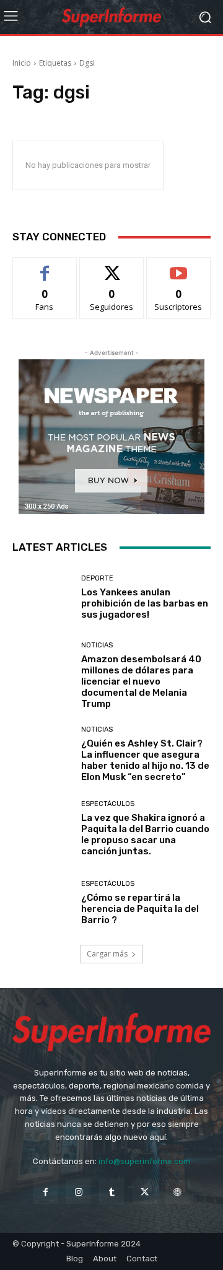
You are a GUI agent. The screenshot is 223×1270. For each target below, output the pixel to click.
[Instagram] (78, 1192)
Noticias (97, 645)
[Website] (177, 1192)
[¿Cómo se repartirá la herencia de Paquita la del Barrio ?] (42, 902)
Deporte (97, 578)
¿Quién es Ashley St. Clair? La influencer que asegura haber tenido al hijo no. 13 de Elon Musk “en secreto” (145, 760)
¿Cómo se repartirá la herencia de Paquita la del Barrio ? (140, 909)
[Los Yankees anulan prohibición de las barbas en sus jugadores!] (42, 597)
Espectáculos (107, 803)
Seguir (111, 266)
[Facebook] (45, 1192)
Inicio (21, 63)
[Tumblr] (111, 1192)
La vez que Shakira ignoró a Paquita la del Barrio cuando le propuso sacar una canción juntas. (145, 834)
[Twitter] (145, 1192)
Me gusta (45, 266)
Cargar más (107, 953)
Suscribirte (178, 266)
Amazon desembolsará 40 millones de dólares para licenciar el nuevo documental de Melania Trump (141, 681)
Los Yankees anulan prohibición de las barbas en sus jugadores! (144, 603)
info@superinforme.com (144, 1161)
